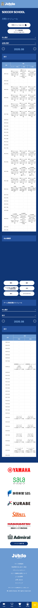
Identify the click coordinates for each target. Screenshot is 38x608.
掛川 (11, 293)
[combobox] (19, 37)
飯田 (27, 283)
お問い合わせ (19, 579)
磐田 (11, 283)
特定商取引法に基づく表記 (19, 567)
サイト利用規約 (19, 563)
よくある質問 (19, 576)
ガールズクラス (27, 293)
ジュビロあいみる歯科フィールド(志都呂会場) (11, 288)
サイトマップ (19, 583)
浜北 (27, 288)
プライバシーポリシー (19, 570)
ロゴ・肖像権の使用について (19, 573)
